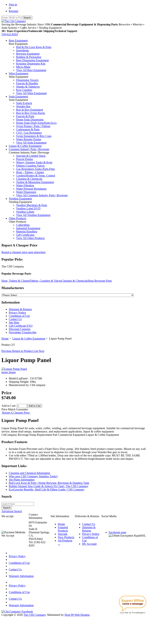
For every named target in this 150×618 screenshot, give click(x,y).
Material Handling (26, 231)
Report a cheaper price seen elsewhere (23, 252)
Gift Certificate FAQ (21, 325)
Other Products (17, 218)
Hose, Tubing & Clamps (15, 280)
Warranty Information (21, 576)
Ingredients (22, 50)
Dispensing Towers (27, 80)
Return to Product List (25, 351)
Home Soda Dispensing (30, 119)
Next (41, 351)
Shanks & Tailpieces (28, 86)
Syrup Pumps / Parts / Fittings (33, 126)
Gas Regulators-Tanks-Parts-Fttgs (35, 169)
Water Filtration (25, 185)
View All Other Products (30, 238)
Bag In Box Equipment (29, 109)
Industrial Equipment (28, 228)
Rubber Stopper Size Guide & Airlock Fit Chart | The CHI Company (48, 486)
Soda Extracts (24, 103)
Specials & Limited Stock (31, 155)
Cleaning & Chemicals (29, 178)
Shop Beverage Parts (100, 280)
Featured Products (63, 529)
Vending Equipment (20, 198)
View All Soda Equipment (31, 142)
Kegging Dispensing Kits (30, 63)
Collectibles (23, 224)
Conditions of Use (19, 315)
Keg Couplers (24, 89)
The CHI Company (34, 614)
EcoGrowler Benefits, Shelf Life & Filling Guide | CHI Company (47, 489)
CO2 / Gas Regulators (29, 132)
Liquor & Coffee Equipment (25, 145)
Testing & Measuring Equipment (35, 182)
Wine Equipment (18, 73)
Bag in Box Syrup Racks (30, 113)
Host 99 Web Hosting (77, 614)
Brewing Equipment (28, 53)
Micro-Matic (23, 66)
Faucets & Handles (27, 83)
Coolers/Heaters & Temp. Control (35, 175)
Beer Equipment (18, 40)
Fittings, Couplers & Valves (45, 280)
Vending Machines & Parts (31, 205)
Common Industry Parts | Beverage (29, 149)
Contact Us (15, 319)
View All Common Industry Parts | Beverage (42, 195)
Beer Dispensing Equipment (32, 60)
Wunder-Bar (23, 106)
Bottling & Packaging (28, 57)
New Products (66, 537)
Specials (62, 533)
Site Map (14, 322)
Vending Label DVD (28, 208)
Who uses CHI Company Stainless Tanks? (33, 476)
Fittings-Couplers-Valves (30, 165)
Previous (6, 351)
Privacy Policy (17, 556)
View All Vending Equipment (33, 215)
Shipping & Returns (20, 309)
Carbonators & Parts (28, 129)
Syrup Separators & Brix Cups (33, 136)
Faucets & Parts (25, 116)
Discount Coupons (19, 329)
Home (5, 338)
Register (13, 11)
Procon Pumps (24, 159)
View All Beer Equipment (31, 70)
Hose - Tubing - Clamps (30, 172)
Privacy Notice (17, 312)
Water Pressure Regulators (31, 188)
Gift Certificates (25, 234)
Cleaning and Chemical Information (29, 473)
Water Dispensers (26, 192)
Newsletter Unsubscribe (22, 332)
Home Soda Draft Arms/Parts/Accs (36, 122)
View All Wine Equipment (31, 93)
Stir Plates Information (22, 479)
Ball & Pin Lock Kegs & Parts (33, 47)
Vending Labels (25, 211)
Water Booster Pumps (28, 139)
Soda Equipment (18, 96)
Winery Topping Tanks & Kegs (34, 162)
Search (6, 496)
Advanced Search (11, 511)
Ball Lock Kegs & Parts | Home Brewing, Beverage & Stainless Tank (49, 482)
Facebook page (117, 532)
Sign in (13, 4)
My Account (89, 543)
